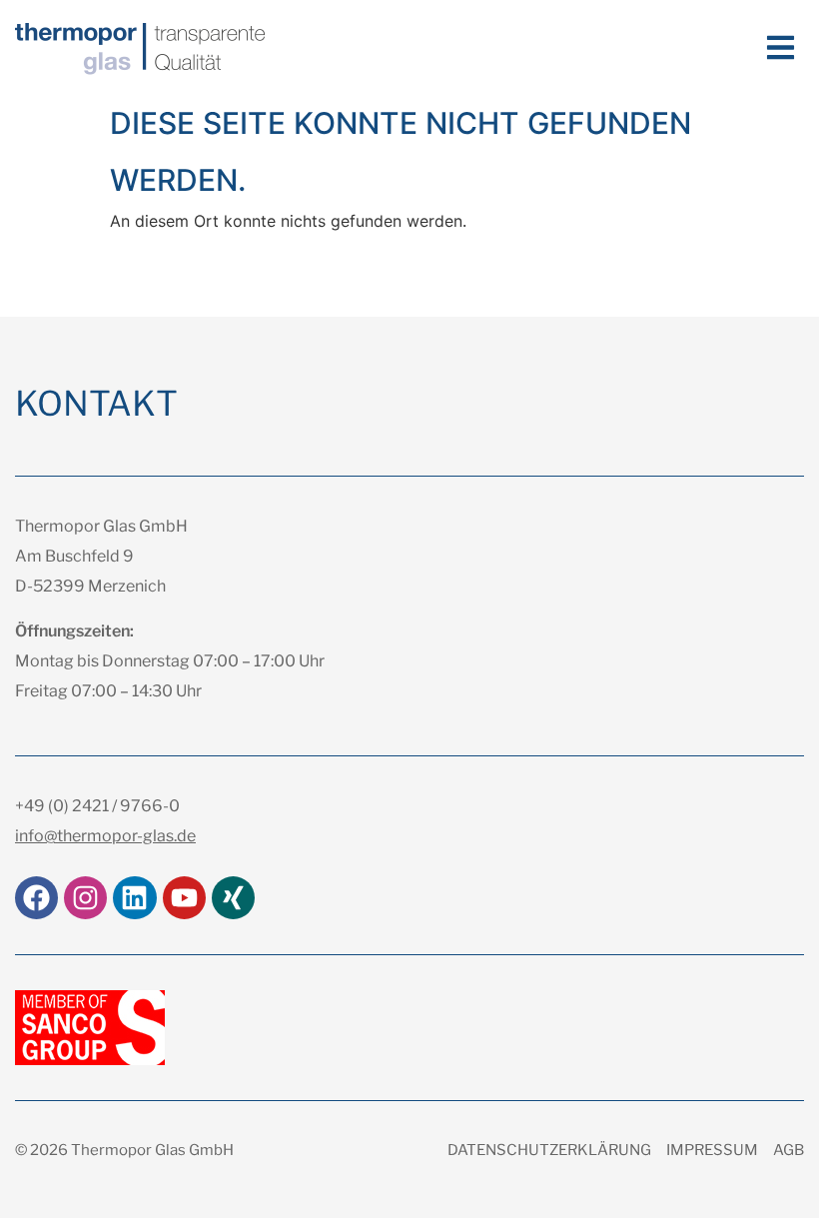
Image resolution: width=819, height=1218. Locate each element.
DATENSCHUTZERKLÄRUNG (549, 1150)
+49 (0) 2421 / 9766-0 (97, 805)
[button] (781, 47)
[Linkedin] (134, 897)
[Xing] (233, 897)
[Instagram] (85, 897)
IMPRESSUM (712, 1150)
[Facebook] (36, 897)
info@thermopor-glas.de (105, 835)
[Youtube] (184, 897)
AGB (788, 1150)
